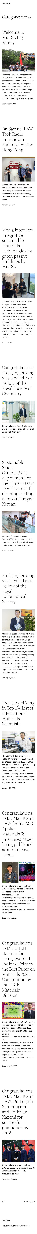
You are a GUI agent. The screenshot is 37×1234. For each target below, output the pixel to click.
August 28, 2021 (8, 205)
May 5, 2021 (7, 342)
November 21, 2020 (9, 1179)
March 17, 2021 (8, 550)
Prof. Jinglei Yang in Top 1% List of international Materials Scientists (18, 713)
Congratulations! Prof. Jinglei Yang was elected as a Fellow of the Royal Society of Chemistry (18, 380)
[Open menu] (33, 3)
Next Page (29, 1202)
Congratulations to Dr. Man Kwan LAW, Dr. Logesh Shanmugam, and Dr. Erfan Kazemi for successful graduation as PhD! (18, 1111)
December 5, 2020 (9, 1066)
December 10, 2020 (9, 918)
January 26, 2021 (8, 788)
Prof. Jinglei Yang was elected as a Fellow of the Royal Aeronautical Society (18, 588)
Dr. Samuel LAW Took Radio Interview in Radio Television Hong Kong (17, 139)
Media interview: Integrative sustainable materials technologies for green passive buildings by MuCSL (18, 248)
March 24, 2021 (8, 437)
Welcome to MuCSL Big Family (13, 37)
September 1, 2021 (9, 104)
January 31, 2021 (8, 678)
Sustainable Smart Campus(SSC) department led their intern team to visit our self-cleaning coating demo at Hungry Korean (18, 483)
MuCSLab (6, 3)
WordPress (24, 1226)
